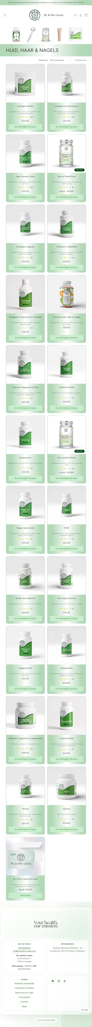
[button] (5, 15)
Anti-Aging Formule (67, 598)
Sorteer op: (43, 60)
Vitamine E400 (67, 738)
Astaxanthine (66, 668)
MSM (66, 528)
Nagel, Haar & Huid (25, 528)
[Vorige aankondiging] (4, 2)
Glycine (66, 809)
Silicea (25, 809)
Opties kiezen (25, 895)
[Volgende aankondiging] (87, 2)
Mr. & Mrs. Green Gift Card (25, 879)
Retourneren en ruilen (24, 993)
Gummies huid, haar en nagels (66, 317)
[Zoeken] (75, 15)
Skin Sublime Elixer (66, 458)
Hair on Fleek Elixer (67, 176)
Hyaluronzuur (25, 458)
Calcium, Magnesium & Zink (25, 387)
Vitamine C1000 (66, 387)
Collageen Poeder (25, 106)
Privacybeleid (24, 997)
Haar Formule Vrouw (25, 176)
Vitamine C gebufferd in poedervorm (25, 738)
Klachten (24, 1002)
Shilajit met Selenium (25, 598)
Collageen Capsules (25, 247)
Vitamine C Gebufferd (66, 247)
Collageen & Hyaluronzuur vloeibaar (25, 317)
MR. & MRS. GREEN (48, 1020)
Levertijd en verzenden (24, 988)
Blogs (24, 1006)
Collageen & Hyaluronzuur (67, 106)
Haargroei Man (25, 668)
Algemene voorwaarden (24, 983)
